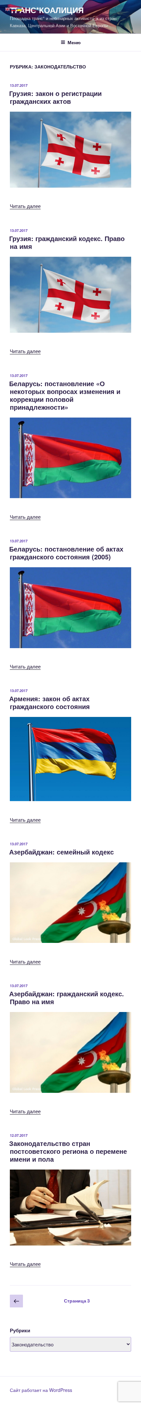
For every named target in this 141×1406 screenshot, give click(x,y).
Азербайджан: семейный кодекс (61, 851)
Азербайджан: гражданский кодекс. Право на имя (66, 997)
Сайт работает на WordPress (41, 1390)
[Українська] (20, 8)
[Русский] (14, 8)
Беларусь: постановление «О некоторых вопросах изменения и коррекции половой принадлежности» (64, 395)
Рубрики (20, 1330)
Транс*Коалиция (47, 9)
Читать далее (25, 205)
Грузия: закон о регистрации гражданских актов (55, 97)
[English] (8, 8)
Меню (74, 42)
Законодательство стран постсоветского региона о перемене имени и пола (68, 1151)
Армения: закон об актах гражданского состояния (49, 702)
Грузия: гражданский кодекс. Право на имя (67, 242)
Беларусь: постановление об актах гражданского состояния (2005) (66, 552)
